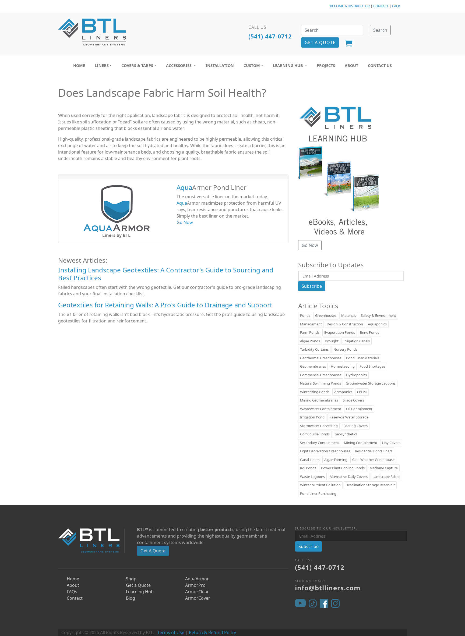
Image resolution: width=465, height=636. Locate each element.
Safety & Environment (378, 315)
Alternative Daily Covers (349, 476)
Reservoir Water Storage (348, 417)
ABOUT (351, 65)
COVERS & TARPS (137, 65)
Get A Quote (152, 551)
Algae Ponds (310, 341)
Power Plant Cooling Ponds (343, 468)
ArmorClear (197, 592)
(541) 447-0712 (270, 36)
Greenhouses (325, 315)
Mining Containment (360, 442)
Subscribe (312, 286)
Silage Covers (353, 400)
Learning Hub (140, 592)
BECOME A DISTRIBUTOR (350, 5)
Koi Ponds (308, 468)
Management (311, 324)
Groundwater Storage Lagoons (371, 383)
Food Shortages (372, 366)
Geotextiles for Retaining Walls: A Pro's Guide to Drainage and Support (165, 304)
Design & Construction (345, 324)
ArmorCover (197, 598)
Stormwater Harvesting (319, 425)
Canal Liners (309, 459)
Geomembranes (313, 366)
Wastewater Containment (320, 408)
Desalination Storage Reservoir (370, 484)
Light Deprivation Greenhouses (325, 451)
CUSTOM (252, 65)
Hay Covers (391, 442)
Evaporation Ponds (339, 332)
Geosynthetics (345, 434)
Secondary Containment (319, 442)
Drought (332, 341)
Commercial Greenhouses (320, 374)
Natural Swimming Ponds (320, 383)
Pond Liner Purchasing (318, 493)
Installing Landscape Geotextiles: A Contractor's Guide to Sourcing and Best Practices (165, 273)
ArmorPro (195, 585)
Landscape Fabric (386, 476)
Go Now (185, 222)
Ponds (305, 315)
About (73, 585)
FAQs (396, 5)
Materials (348, 315)
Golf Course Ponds (315, 434)
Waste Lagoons (312, 476)
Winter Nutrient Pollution (320, 484)
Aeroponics (343, 391)
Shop (131, 579)
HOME (79, 65)
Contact (75, 598)
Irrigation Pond (312, 417)
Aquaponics (377, 324)
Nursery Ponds (345, 349)
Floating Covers (355, 425)
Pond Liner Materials (362, 358)
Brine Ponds (369, 332)
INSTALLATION (220, 65)
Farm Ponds (309, 332)
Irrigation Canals (356, 341)
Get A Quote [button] (320, 42)
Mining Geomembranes (319, 400)
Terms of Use (170, 632)
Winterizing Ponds (314, 391)
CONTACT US (380, 65)
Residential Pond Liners (373, 451)
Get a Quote (138, 585)
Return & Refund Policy (212, 632)
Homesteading (343, 366)
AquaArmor (197, 579)
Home (73, 579)
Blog (130, 598)
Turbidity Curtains (314, 349)
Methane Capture (383, 468)
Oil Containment (359, 408)
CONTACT (381, 5)
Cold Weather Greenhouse (373, 459)
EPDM (362, 391)
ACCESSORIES (179, 65)
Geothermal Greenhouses (320, 358)
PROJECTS (326, 65)
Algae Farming (335, 459)
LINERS (102, 65)
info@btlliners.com (328, 587)
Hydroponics (356, 374)
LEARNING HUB (288, 65)
